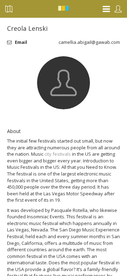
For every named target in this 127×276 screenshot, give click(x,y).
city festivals (57, 154)
